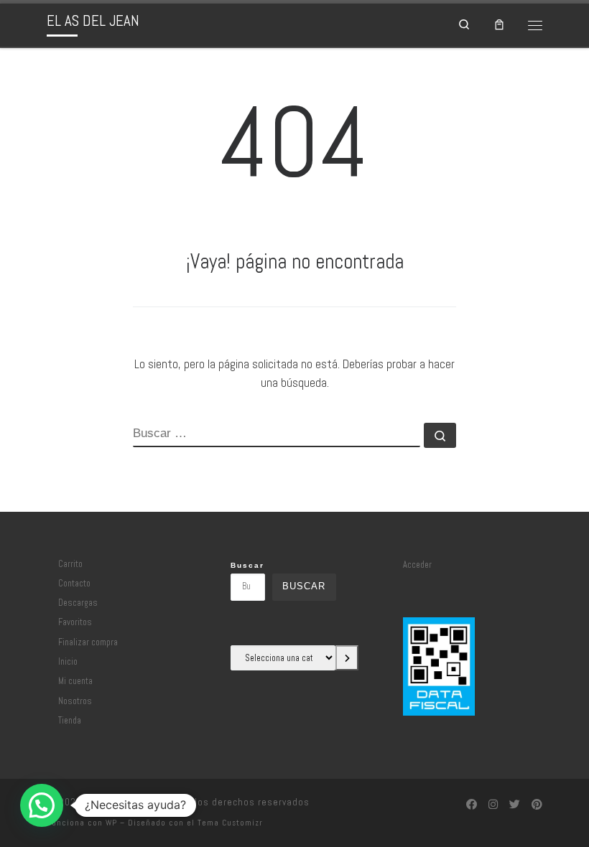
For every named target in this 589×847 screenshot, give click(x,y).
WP (111, 823)
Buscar (247, 565)
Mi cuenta (75, 681)
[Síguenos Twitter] (514, 804)
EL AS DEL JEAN (119, 802)
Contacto (74, 583)
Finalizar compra (88, 642)
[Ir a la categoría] (346, 657)
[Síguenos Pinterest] (537, 804)
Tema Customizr (230, 823)
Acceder (417, 565)
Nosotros (75, 701)
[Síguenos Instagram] (493, 804)
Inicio (68, 662)
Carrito (70, 564)
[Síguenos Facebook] (471, 804)
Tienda (69, 720)
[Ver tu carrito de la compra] (500, 25)
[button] (41, 805)
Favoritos (75, 622)
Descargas (78, 603)
